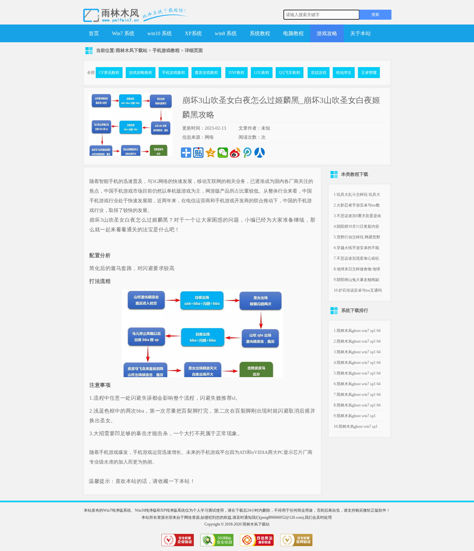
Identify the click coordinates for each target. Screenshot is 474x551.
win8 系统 (226, 33)
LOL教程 (261, 72)
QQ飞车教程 (289, 72)
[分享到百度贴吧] (198, 152)
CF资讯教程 (109, 72)
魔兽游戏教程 (206, 72)
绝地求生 (343, 72)
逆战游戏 (318, 72)
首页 (94, 33)
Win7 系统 (123, 33)
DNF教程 (236, 72)
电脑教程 (293, 33)
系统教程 (260, 33)
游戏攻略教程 (140, 72)
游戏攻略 (327, 33)
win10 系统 (159, 33)
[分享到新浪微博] (235, 152)
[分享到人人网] (259, 152)
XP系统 (193, 33)
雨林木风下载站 (131, 50)
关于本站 (360, 33)
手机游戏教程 (166, 50)
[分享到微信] (223, 152)
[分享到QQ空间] (210, 152)
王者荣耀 (369, 72)
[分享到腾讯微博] (247, 152)
